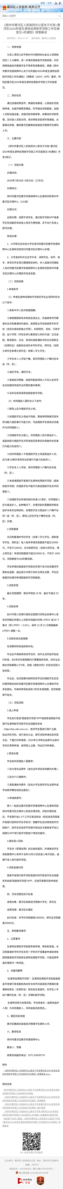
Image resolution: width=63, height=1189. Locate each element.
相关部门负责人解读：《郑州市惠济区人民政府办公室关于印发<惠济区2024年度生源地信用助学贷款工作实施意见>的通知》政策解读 (31, 1122)
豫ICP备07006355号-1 (43, 1169)
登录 (49, 3)
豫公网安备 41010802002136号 (33, 1173)
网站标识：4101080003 (20, 1169)
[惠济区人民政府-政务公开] (31, 7)
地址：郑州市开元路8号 (47, 1160)
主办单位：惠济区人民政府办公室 (20, 1160)
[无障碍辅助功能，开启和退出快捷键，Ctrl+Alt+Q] (58, 3)
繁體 (43, 3)
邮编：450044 (32, 1164)
